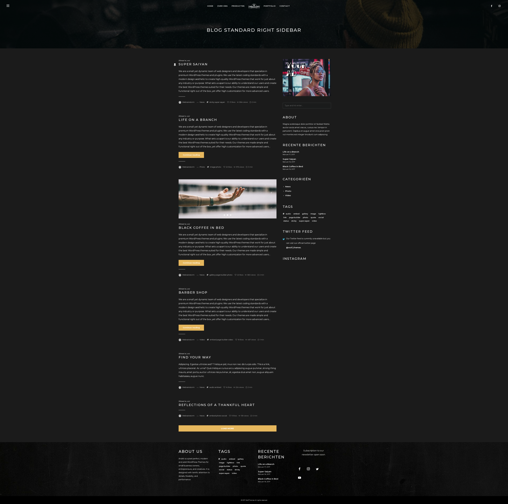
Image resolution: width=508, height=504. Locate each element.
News (202, 102)
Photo (202, 167)
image (213, 167)
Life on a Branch (198, 120)
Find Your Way (195, 357)
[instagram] (499, 6)
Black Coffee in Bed (201, 228)
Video (202, 340)
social (224, 416)
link (285, 217)
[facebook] (491, 6)
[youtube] (301, 478)
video (230, 340)
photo (218, 167)
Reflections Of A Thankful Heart (217, 405)
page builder (221, 275)
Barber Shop (193, 292)
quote (313, 217)
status (286, 221)
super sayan (220, 102)
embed (213, 340)
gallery (212, 275)
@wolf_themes (293, 247)
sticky (211, 102)
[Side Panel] (8, 5)
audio (211, 387)
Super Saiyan (193, 64)
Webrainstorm (188, 102)
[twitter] (319, 469)
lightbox (322, 214)
